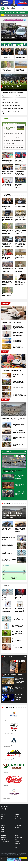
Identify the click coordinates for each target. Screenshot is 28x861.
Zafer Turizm (14, 732)
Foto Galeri (17, 816)
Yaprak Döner (14, 784)
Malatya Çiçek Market (14, 719)
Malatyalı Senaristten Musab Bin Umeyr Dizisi (20, 283)
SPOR (6, 119)
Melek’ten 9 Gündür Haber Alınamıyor (7, 294)
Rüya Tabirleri (4, 839)
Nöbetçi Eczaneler (19, 823)
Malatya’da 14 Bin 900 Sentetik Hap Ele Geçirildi (20, 219)
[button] (4, 462)
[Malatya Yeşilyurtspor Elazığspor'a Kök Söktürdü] (14, 81)
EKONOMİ (3, 821)
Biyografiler (3, 837)
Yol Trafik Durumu (5, 841)
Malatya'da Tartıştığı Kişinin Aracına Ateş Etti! (7, 219)
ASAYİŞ (2, 831)
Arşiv (16, 845)
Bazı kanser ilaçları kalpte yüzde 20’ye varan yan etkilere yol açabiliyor (20, 610)
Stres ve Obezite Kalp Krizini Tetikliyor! (19, 597)
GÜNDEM (7, 503)
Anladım (23, 858)
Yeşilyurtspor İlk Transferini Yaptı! (6, 185)
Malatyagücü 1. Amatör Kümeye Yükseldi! (19, 186)
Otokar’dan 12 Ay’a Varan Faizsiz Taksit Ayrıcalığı (20, 530)
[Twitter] (8, 809)
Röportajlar (3, 835)
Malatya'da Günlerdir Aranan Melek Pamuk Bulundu (15, 15)
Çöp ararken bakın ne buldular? (7, 529)
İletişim (16, 847)
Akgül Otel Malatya (14, 745)
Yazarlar (17, 814)
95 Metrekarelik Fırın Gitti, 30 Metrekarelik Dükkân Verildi (19, 270)
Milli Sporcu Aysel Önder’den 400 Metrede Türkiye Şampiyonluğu (19, 173)
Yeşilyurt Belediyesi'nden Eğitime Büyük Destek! (14, 99)
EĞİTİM (2, 823)
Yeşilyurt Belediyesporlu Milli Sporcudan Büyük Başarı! (7, 160)
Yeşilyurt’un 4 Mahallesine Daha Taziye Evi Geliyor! (12, 112)
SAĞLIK (6, 586)
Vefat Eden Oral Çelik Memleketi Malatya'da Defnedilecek (6, 206)
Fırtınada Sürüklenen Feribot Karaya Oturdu (20, 232)
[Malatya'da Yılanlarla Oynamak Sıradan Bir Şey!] (14, 666)
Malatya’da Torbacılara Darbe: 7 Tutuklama (12, 108)
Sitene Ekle (17, 843)
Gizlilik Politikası (18, 837)
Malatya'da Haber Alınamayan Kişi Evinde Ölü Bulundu (7, 244)
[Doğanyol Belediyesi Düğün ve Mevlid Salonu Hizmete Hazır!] (14, 461)
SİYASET (3, 825)
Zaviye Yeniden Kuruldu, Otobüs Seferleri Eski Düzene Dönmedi (6, 257)
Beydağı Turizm (14, 758)
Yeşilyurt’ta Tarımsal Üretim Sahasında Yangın (20, 257)
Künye (16, 835)
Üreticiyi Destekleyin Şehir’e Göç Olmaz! (20, 206)
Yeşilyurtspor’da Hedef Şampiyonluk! (11, 96)
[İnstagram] (2, 809)
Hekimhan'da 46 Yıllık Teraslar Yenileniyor (12, 92)
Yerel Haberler (18, 821)
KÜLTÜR (2, 818)
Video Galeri (18, 818)
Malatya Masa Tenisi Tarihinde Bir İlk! (11, 105)
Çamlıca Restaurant (14, 771)
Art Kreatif (14, 797)
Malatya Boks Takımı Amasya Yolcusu (7, 172)
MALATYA (3, 814)
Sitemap (17, 841)
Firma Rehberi (18, 825)
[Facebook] (5, 809)
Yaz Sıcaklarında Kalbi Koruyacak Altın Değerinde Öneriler (6, 610)
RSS (16, 839)
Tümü (24, 451)
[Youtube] (11, 809)
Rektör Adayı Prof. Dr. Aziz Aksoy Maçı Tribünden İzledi (20, 244)
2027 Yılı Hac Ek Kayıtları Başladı (10, 102)
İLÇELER (3, 829)
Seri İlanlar (17, 827)
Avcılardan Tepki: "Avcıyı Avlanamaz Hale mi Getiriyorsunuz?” (7, 283)
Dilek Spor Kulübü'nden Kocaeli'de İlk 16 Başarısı (19, 160)
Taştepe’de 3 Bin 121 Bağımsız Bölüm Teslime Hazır (7, 270)
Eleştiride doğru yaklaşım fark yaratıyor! (6, 597)
